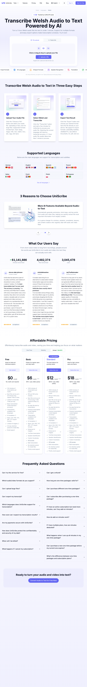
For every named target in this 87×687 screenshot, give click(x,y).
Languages (43, 10)
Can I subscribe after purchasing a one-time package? (63, 498)
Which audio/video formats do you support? (18, 481)
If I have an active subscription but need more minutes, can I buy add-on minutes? (63, 508)
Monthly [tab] (43, 350)
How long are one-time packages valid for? (62, 481)
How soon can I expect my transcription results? (20, 515)
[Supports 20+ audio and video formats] (53, 61)
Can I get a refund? (54, 473)
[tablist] (43, 40)
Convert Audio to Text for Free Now (43, 580)
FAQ (41, 3)
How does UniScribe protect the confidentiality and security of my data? (19, 532)
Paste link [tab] (53, 40)
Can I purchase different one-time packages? (63, 488)
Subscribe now (33, 370)
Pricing (34, 3)
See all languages (42, 182)
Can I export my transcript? (12, 496)
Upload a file (45, 57)
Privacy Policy (57, 74)
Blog (47, 3)
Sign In (71, 3)
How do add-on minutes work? (58, 517)
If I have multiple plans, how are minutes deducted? (61, 526)
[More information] (15, 415)
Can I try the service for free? (13, 473)
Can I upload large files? (11, 488)
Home (37, 10)
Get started (12, 370)
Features (25, 3)
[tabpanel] (43, 54)
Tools (15, 3)
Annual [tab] (57, 350)
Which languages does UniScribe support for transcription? (18, 506)
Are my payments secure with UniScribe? (17, 523)
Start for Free (80, 3)
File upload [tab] (36, 40)
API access (31, 440)
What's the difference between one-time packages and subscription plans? (62, 557)
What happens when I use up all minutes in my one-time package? (64, 537)
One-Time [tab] (29, 350)
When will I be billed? (10, 541)
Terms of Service (48, 74)
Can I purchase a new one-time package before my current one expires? (64, 547)
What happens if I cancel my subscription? (17, 549)
